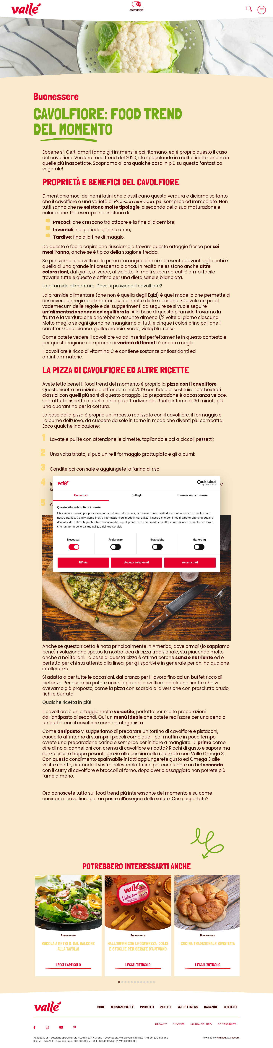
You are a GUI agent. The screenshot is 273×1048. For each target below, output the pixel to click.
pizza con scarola (133, 688)
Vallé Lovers (188, 1007)
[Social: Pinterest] (79, 1029)
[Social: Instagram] (52, 1029)
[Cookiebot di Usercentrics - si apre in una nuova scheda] (199, 483)
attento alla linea (105, 663)
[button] (249, 8)
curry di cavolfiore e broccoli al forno (95, 770)
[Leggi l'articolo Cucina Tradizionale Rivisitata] (207, 903)
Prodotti (147, 1007)
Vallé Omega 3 (207, 754)
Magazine (211, 1007)
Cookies (179, 1024)
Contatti (230, 1007)
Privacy (161, 1024)
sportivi (148, 663)
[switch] (115, 547)
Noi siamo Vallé (122, 1007)
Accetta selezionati (136, 562)
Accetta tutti (190, 562)
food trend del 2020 (114, 158)
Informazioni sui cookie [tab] (192, 495)
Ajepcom (234, 1037)
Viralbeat (221, 1037)
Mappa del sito (201, 1024)
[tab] (119, 982)
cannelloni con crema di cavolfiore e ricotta (117, 748)
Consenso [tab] (80, 495)
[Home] (26, 9)
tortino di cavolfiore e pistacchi (183, 731)
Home (101, 1007)
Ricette (166, 1007)
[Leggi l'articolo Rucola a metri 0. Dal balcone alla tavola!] (68, 903)
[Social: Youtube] (66, 1029)
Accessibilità (227, 1024)
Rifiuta (83, 562)
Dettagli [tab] (136, 495)
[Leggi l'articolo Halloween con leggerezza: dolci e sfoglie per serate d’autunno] (138, 903)
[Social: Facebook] (39, 1029)
